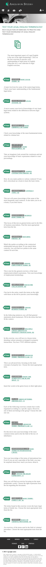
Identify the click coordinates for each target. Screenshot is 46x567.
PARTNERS (17, 539)
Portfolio (31, 543)
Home (8, 539)
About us (26, 539)
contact (36, 539)
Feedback (14, 543)
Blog (23, 543)
